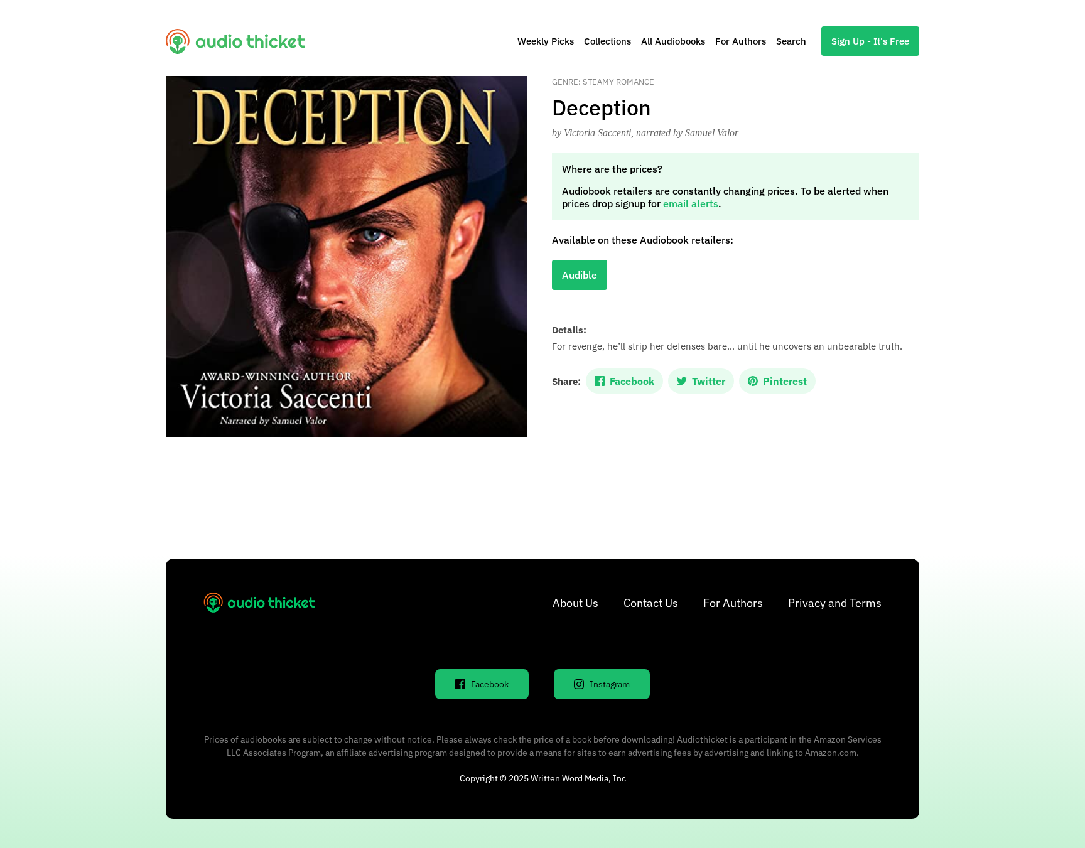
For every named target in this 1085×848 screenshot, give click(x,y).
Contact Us (650, 603)
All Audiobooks (673, 41)
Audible (579, 275)
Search (791, 41)
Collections (607, 41)
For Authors (740, 41)
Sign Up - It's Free (870, 41)
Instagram (610, 684)
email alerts (690, 203)
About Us (575, 603)
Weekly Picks (545, 41)
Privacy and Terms (835, 603)
